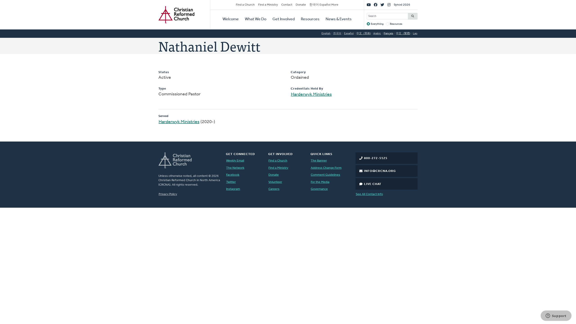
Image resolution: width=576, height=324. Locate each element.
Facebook (232, 175)
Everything (377, 24)
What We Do (255, 19)
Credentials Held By (307, 88)
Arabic (377, 33)
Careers (273, 189)
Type (162, 88)
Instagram (233, 189)
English (326, 33)
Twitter (231, 182)
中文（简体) (363, 33)
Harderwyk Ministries (311, 94)
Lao (415, 33)
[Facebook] (376, 5)
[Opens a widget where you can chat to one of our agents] (556, 316)
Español (349, 33)
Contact (286, 5)
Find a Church (245, 5)
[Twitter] (382, 5)
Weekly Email (235, 160)
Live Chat (372, 184)
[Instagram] (389, 5)
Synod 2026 (402, 5)
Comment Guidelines (325, 175)
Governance (319, 189)
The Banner (319, 160)
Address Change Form (326, 168)
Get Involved (283, 19)
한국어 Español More (323, 5)
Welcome (231, 19)
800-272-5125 (375, 158)
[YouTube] (369, 5)
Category (298, 72)
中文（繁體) (403, 33)
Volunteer (275, 182)
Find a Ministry (268, 5)
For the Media (320, 182)
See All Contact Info (369, 194)
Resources (310, 19)
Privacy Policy (168, 194)
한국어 (337, 33)
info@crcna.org (380, 171)
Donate (301, 5)
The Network (235, 168)
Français (388, 33)
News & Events (339, 19)
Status (163, 72)
